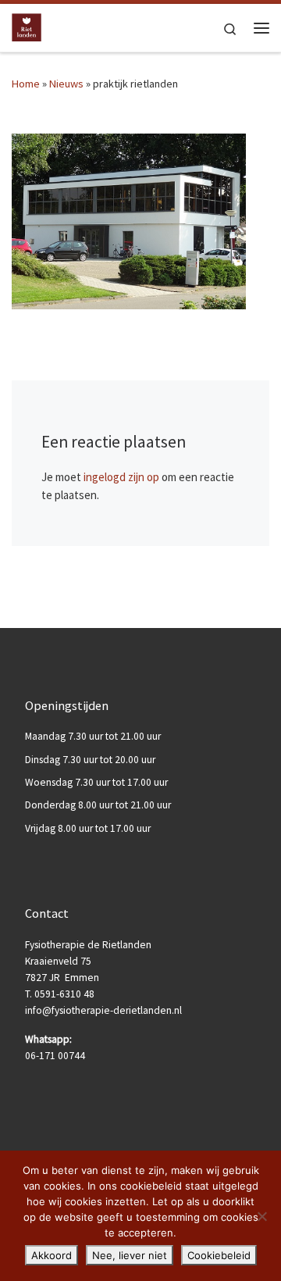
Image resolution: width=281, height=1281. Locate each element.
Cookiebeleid (219, 1255)
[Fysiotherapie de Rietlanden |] (26, 26)
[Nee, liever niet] (261, 1216)
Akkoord (51, 1255)
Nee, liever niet (129, 1255)
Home (26, 84)
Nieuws (66, 84)
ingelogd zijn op (121, 476)
